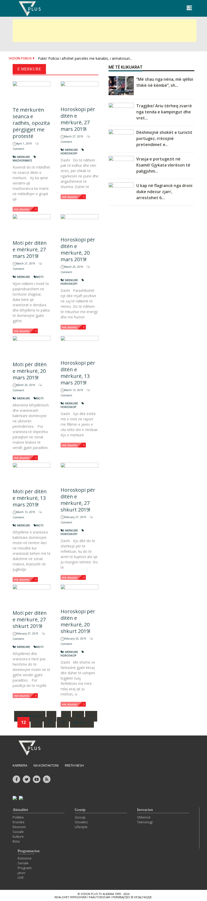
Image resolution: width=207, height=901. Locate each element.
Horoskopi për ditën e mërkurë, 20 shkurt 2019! (78, 621)
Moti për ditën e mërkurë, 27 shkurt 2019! (30, 619)
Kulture (18, 836)
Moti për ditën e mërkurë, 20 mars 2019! (30, 371)
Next (79, 722)
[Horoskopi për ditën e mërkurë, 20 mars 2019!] (79, 223)
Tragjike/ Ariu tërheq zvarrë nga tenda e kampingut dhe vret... (164, 112)
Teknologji (145, 822)
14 (49, 722)
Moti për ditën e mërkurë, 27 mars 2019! (30, 249)
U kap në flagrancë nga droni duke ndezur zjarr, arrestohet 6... (164, 191)
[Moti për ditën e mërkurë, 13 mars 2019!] (31, 473)
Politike (18, 817)
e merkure (22, 157)
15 (63, 722)
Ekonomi (19, 827)
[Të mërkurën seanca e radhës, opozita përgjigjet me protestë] (31, 92)
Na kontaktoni (46, 765)
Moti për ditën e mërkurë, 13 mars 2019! (30, 498)
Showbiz (81, 822)
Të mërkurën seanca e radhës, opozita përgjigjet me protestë (31, 122)
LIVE (21, 877)
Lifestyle (81, 827)
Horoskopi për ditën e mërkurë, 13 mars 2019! (78, 372)
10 (78, 716)
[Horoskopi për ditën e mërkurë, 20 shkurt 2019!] (79, 594)
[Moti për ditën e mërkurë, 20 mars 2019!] (31, 346)
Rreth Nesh (74, 765)
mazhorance (22, 160)
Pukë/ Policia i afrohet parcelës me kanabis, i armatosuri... (85, 58)
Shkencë (143, 817)
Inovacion (145, 810)
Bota (16, 841)
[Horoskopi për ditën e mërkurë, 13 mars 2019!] (79, 346)
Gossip (80, 810)
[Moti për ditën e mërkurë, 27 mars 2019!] (31, 225)
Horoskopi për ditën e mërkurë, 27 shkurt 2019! (78, 499)
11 (91, 716)
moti (39, 277)
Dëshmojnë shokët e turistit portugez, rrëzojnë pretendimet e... (164, 138)
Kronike (18, 822)
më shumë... (22, 209)
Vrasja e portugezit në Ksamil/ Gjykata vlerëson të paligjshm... (163, 165)
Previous (32, 716)
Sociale (18, 831)
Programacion (29, 851)
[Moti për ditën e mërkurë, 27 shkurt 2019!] (31, 595)
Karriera (20, 765)
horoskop (68, 407)
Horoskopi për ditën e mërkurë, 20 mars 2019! (78, 249)
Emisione (25, 858)
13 (36, 722)
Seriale (23, 863)
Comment (18, 149)
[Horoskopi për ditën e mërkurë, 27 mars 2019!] (79, 91)
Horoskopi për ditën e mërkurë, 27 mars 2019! (78, 119)
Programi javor (25, 870)
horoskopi (69, 153)
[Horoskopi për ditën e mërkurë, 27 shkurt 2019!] (79, 472)
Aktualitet (20, 810)
